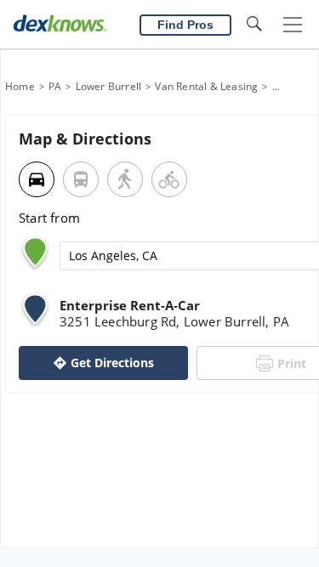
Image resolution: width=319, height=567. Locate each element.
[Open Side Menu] (292, 25)
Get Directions (112, 362)
